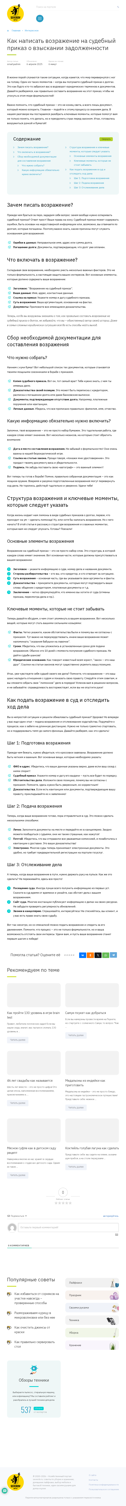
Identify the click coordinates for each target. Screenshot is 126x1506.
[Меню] (39, 18)
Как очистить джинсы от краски (32, 1329)
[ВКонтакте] (82, 955)
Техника (74, 1320)
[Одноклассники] (90, 955)
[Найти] (117, 8)
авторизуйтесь (110, 1216)
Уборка (73, 1332)
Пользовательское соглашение (104, 1489)
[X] (98, 955)
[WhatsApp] (105, 955)
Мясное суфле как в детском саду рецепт (31, 1150)
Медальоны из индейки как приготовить (85, 1082)
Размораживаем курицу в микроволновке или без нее (34, 1315)
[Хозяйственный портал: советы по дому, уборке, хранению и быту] (15, 13)
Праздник (75, 1295)
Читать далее (17, 1039)
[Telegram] (113, 955)
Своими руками (79, 1307)
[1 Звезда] (65, 955)
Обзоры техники (34, 1380)
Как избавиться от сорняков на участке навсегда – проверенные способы (36, 1298)
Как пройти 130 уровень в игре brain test (33, 1015)
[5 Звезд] (73, 955)
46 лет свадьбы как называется (30, 1080)
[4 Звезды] (71, 955)
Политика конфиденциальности (104, 1484)
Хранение (75, 1345)
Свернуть (106, 139)
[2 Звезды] (67, 955)
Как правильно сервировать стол (34, 1344)
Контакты (93, 1480)
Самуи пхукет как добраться (85, 1013)
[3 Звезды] (69, 955)
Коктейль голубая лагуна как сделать (92, 1148)
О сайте (92, 1475)
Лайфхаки (75, 1282)
